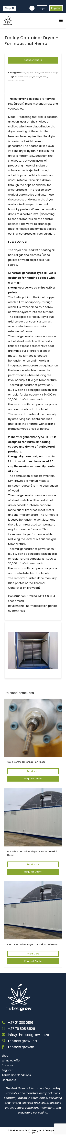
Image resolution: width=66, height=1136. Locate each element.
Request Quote (33, 60)
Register (56, 8)
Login (42, 8)
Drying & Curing (31, 72)
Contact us (9, 1080)
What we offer (11, 1060)
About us (7, 1065)
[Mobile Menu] (61, 20)
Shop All (9, 8)
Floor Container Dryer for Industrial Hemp (33, 944)
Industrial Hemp (49, 72)
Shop (5, 1056)
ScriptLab (33, 1132)
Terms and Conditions (16, 1075)
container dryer (23, 76)
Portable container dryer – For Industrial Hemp (32, 853)
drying (43, 76)
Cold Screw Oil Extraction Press (26, 762)
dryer (36, 76)
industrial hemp (16, 80)
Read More (33, 771)
